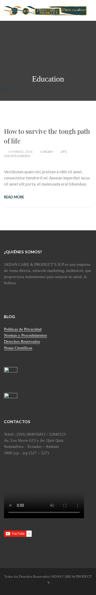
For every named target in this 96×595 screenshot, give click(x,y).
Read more (14, 197)
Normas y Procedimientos (25, 335)
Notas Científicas (18, 348)
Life (64, 152)
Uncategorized (17, 156)
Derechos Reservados (22, 341)
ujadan (46, 152)
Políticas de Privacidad (23, 329)
